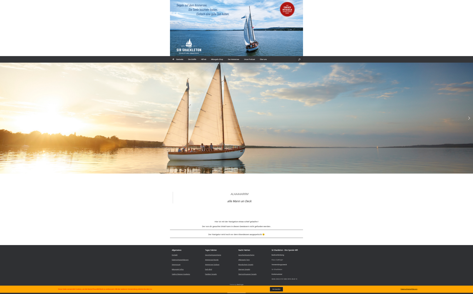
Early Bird (208, 269)
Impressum (176, 264)
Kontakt (174, 255)
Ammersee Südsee (212, 264)
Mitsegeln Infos (178, 269)
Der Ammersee (233, 59)
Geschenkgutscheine (213, 255)
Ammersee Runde (212, 260)
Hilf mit (203, 59)
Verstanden (276, 289)
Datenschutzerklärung (180, 260)
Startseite (179, 59)
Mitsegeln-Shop (217, 59)
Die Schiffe (192, 59)
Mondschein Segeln (245, 264)
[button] (299, 59)
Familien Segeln (211, 274)
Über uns (263, 59)
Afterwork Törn (244, 260)
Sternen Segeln (244, 269)
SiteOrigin (240, 284)
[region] (236, 118)
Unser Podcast (249, 59)
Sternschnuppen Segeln (247, 274)
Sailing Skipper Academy (181, 274)
